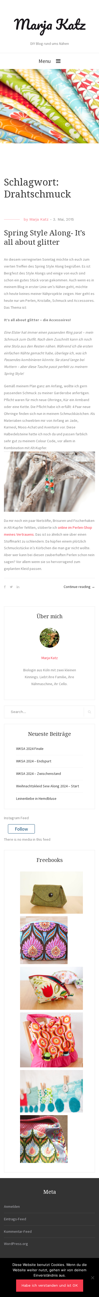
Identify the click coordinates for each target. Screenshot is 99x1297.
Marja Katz (49, 24)
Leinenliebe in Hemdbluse (36, 798)
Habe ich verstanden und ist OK (49, 1285)
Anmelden (12, 1206)
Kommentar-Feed (18, 1231)
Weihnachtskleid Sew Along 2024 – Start (47, 786)
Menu (45, 61)
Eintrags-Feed (15, 1219)
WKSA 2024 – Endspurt (33, 761)
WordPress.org (16, 1243)
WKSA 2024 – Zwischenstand (38, 773)
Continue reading (79, 587)
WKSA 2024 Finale (30, 748)
